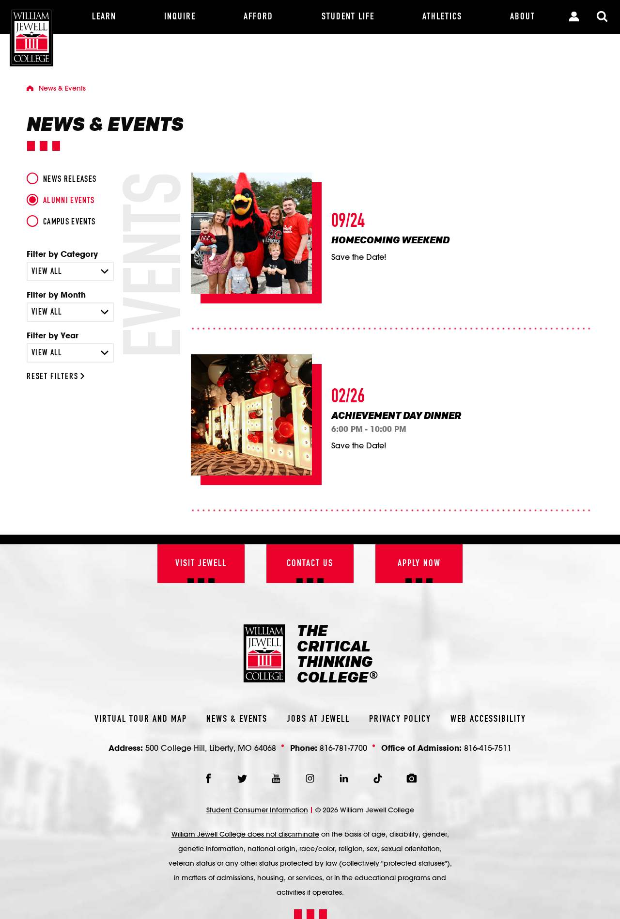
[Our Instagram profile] (310, 778)
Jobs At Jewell (318, 719)
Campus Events (69, 222)
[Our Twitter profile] (242, 778)
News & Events (236, 719)
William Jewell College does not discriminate (245, 834)
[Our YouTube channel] (276, 778)
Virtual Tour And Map (140, 719)
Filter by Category (62, 254)
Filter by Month (56, 295)
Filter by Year (52, 335)
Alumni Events (69, 200)
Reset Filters (53, 376)
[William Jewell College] (31, 33)
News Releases (70, 179)
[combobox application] (70, 271)
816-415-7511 (488, 748)
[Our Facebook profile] (208, 778)
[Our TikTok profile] (378, 778)
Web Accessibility (488, 719)
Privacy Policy (400, 719)
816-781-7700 (343, 748)
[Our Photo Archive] (411, 778)
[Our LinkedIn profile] (344, 778)
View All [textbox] (46, 271)
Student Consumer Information (257, 810)
